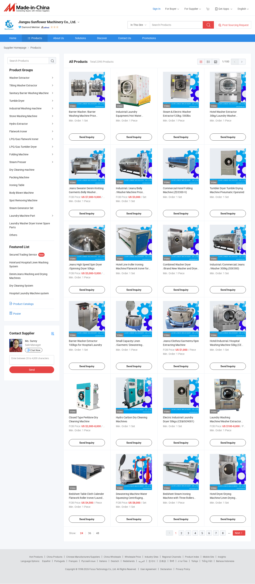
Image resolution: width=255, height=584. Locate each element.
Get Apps (224, 8)
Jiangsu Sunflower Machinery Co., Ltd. (47, 22)
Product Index (192, 556)
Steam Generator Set (21, 208)
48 (97, 533)
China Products (54, 556)
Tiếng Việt (207, 561)
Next (237, 533)
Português (59, 561)
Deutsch (115, 561)
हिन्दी (172, 561)
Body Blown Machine (21, 192)
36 (89, 533)
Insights (222, 556)
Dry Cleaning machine (21, 169)
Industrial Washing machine (25, 108)
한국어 (152, 561)
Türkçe (194, 561)
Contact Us (124, 38)
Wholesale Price (133, 556)
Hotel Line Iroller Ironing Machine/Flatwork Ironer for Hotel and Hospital (132, 268)
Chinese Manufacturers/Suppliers (83, 556)
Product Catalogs (23, 304)
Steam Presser (17, 162)
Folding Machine (18, 154)
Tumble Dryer (16, 100)
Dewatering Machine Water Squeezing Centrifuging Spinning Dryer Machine (131, 497)
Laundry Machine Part (22, 215)
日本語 (162, 561)
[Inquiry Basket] (208, 8)
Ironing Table (16, 185)
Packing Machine (19, 177)
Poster (17, 313)
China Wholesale (112, 556)
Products (36, 38)
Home (12, 38)
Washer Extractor (19, 77)
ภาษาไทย (182, 561)
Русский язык (88, 561)
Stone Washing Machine (23, 116)
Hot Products (36, 556)
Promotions (149, 38)
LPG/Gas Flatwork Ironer (23, 139)
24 (81, 533)
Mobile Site (208, 556)
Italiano (103, 561)
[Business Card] (52, 333)
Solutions (80, 38)
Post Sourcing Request (235, 25)
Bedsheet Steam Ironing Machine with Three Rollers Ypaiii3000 (178, 497)
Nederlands (129, 561)
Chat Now (35, 350)
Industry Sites (151, 556)
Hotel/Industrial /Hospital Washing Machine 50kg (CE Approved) (225, 345)
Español (46, 561)
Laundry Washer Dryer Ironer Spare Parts (29, 225)
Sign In (157, 8)
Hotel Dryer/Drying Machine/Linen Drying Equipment (222, 497)
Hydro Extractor (18, 123)
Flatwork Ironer (18, 131)
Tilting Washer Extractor (23, 85)
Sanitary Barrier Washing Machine (29, 93)
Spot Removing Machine (23, 200)
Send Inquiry (86, 137)
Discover (102, 38)
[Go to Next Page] (241, 61)
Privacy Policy (183, 569)
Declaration (166, 569)
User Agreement (148, 569)
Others (13, 235)
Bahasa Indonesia (225, 561)
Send (32, 369)
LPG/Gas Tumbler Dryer (23, 146)
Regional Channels (171, 556)
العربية (142, 561)
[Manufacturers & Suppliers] (28, 7)
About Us (58, 38)
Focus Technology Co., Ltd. (103, 569)
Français (73, 561)
